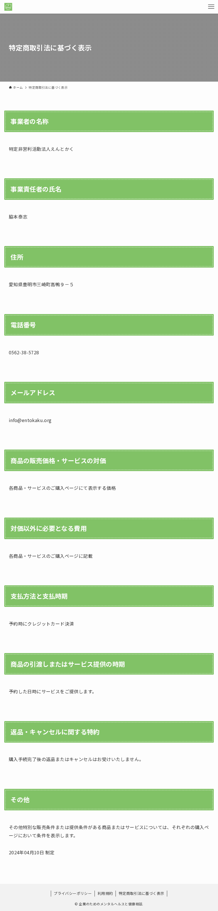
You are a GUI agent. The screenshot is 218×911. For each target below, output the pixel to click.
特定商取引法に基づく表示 (141, 893)
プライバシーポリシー (73, 893)
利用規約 (105, 893)
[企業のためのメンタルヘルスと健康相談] (8, 7)
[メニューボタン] (211, 7)
